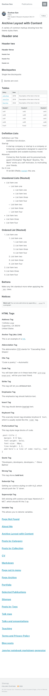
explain (24, 171)
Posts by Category (12, 541)
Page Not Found (10, 519)
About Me (7, 526)
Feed (21, 686)
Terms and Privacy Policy (16, 635)
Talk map (7, 614)
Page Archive (9, 577)
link (23, 339)
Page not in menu (11, 570)
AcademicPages (31, 689)
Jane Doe (6, 99)
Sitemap (6, 599)
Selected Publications (14, 592)
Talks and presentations (15, 621)
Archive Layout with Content (18, 533)
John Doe (6, 96)
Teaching (7, 628)
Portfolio (6, 584)
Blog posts (8, 643)
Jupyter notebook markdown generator (24, 650)
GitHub (12, 686)
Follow (43, 16)
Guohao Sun (7, 4)
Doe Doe (5, 103)
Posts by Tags (10, 606)
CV (3, 555)
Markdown (8, 563)
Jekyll (24, 689)
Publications (27, 4)
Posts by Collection (12, 548)
